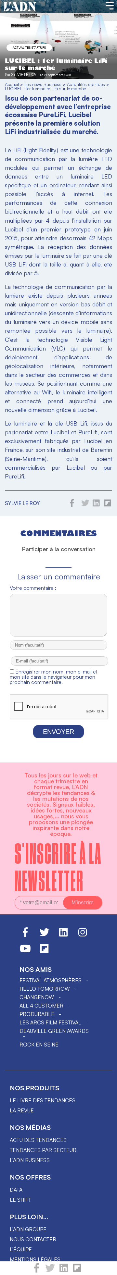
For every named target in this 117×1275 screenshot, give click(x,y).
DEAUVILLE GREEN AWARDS (54, 1031)
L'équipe (21, 1249)
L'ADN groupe (28, 1229)
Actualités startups (29, 47)
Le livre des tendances (42, 1100)
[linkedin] (63, 1271)
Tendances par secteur (43, 1150)
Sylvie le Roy (23, 74)
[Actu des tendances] (20, 7)
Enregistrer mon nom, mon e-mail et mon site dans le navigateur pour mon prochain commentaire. (54, 676)
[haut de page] (106, 1267)
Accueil (12, 84)
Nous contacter (33, 1239)
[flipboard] (77, 1271)
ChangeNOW (37, 997)
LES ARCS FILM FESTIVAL (50, 1022)
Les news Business (42, 84)
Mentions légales (35, 1259)
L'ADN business (30, 1160)
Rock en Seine (39, 1044)
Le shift (20, 1199)
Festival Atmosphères (51, 980)
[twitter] (50, 1271)
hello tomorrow (45, 988)
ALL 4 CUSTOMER (41, 1005)
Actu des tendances (38, 1140)
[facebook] (36, 1271)
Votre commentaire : (33, 588)
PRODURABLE (37, 1014)
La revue (22, 1110)
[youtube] (25, 951)
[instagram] (82, 935)
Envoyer (58, 731)
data (16, 1189)
